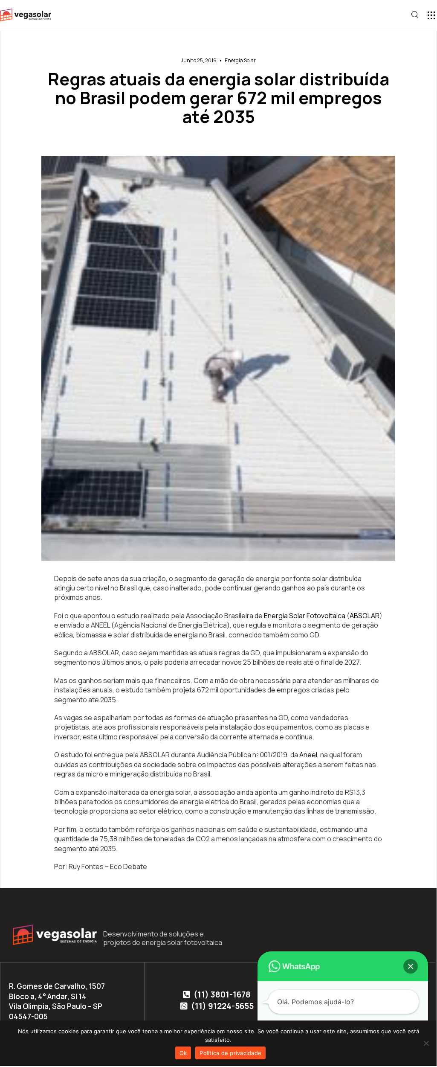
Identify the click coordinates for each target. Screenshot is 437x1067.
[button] (431, 15)
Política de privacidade (230, 1053)
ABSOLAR (364, 615)
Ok (183, 1053)
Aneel (308, 754)
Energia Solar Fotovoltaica (304, 615)
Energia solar (240, 60)
